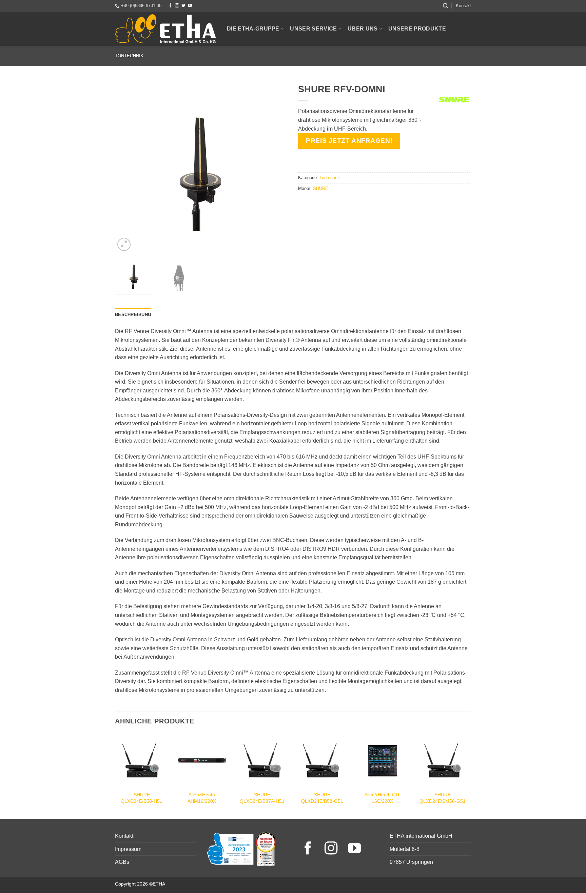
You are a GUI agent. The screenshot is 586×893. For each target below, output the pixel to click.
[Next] (276, 166)
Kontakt (463, 5)
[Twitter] (183, 5)
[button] (124, 244)
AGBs (122, 862)
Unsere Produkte (417, 29)
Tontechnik (129, 55)
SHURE (320, 188)
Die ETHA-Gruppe (253, 29)
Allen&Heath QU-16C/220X (382, 798)
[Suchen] (445, 6)
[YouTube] (190, 5)
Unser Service (313, 29)
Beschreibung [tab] (133, 314)
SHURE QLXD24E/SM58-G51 (442, 798)
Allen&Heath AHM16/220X (202, 798)
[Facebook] (170, 5)
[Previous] (127, 166)
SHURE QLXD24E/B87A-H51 (262, 798)
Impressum (128, 849)
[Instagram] (177, 5)
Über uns (363, 29)
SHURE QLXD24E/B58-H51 (141, 798)
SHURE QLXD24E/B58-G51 (322, 798)
